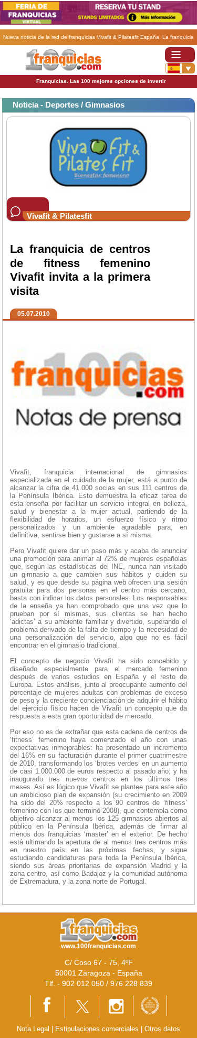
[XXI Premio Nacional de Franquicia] (150, 1005)
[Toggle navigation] (180, 54)
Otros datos (162, 1029)
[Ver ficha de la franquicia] (98, 157)
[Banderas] (180, 68)
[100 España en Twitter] (82, 1006)
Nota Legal (33, 1029)
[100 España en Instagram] (116, 1006)
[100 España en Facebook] (48, 1006)
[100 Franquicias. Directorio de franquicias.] (63, 59)
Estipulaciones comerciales (98, 1029)
